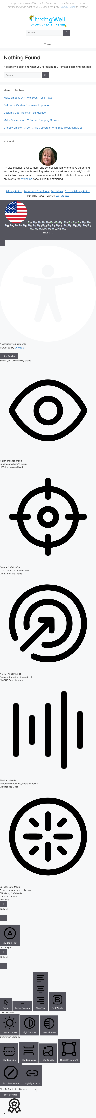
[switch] (12, 467)
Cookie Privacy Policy (77, 191)
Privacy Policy (67, 6)
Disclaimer (57, 191)
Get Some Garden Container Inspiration (27, 105)
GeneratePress (62, 196)
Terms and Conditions (37, 191)
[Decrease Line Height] (3, 966)
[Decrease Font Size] (3, 918)
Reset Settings (10, 1094)
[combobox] (48, 220)
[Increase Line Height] (3, 952)
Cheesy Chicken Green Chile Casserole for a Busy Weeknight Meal (43, 127)
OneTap (19, 347)
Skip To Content (8, 1089)
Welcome (26, 178)
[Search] (66, 33)
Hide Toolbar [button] (9, 356)
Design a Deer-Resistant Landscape (25, 112)
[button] (2, 243)
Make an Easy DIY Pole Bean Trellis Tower (28, 97)
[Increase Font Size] (3, 904)
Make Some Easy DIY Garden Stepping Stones (31, 120)
